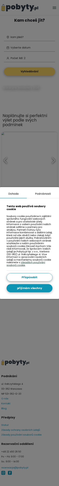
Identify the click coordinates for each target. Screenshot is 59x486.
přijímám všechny (29, 288)
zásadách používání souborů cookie (26, 264)
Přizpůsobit (29, 277)
